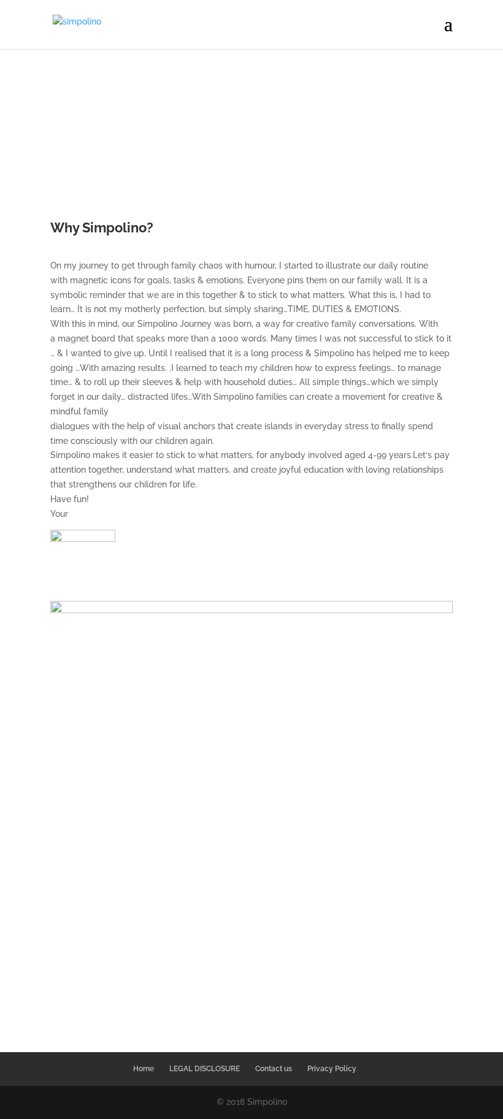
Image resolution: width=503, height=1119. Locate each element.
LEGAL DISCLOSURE (204, 1068)
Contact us (273, 1068)
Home (143, 1068)
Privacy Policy (331, 1068)
